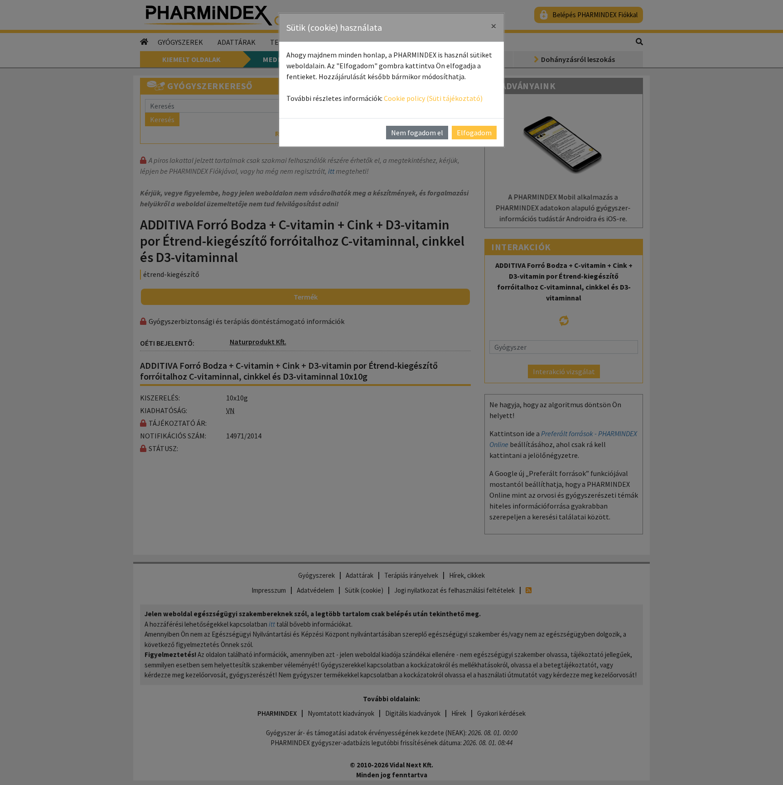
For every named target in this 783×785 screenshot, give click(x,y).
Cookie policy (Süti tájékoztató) (433, 98)
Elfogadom (474, 132)
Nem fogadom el (417, 132)
